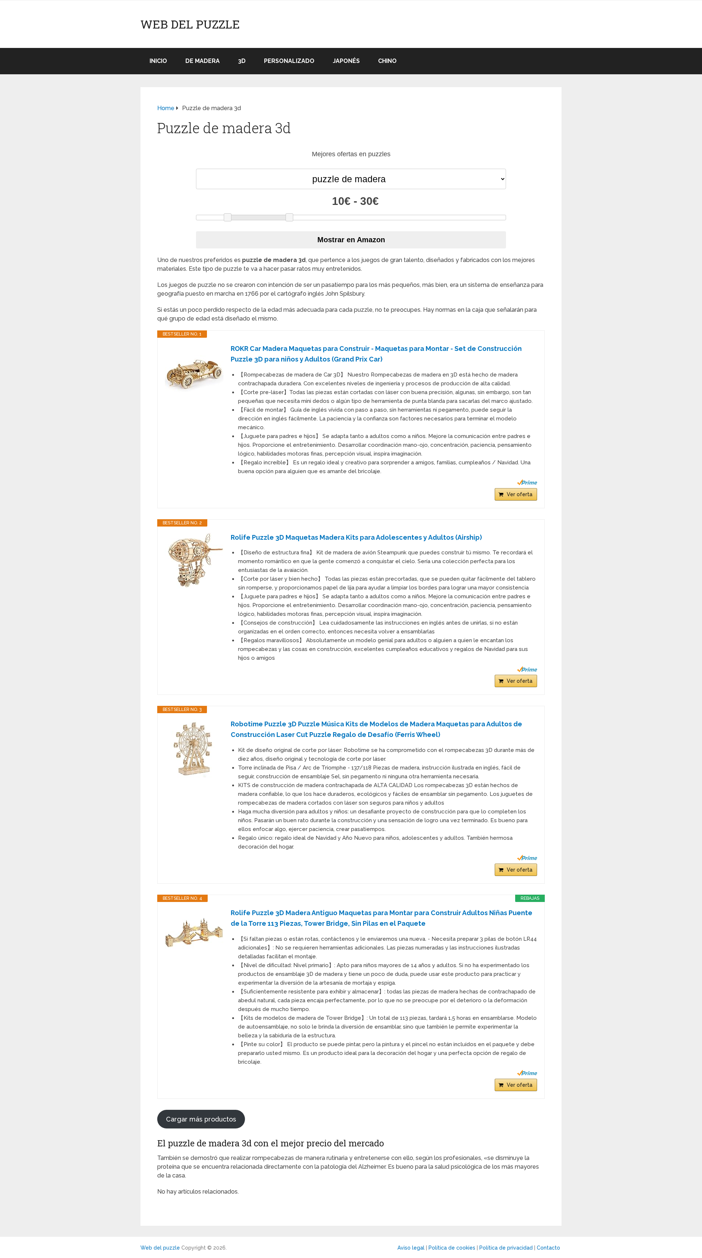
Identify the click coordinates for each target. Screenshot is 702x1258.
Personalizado (289, 60)
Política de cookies (452, 1248)
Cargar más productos (201, 1119)
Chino (387, 60)
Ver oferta (519, 494)
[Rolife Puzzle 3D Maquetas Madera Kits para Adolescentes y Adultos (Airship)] (194, 560)
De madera (202, 60)
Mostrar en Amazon (351, 240)
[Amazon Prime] (527, 482)
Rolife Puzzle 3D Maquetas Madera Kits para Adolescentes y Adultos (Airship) (356, 537)
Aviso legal (410, 1248)
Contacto (548, 1248)
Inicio (158, 60)
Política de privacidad (506, 1248)
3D (242, 60)
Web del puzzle (190, 24)
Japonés (346, 60)
